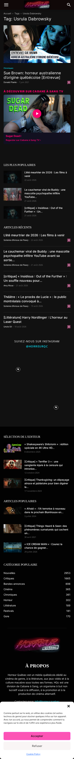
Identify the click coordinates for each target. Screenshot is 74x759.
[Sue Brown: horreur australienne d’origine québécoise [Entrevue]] (37, 44)
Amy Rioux (8, 285)
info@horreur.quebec (47, 701)
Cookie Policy (33, 754)
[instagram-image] (18, 368)
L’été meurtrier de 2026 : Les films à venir (34, 235)
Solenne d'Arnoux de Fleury (16, 240)
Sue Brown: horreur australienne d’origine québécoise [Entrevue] (32, 75)
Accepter (37, 736)
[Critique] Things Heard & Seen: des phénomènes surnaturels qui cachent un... (46, 529)
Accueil (7, 13)
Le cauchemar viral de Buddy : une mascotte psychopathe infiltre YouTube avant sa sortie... (37, 256)
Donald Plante (10, 82)
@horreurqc (37, 346)
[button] (68, 706)
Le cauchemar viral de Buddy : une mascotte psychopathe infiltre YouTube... (44, 193)
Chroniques (8, 68)
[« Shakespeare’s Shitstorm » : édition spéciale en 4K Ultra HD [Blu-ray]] (13, 447)
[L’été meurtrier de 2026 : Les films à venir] (13, 177)
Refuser (37, 746)
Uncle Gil (8, 326)
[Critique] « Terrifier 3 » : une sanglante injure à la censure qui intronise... (43, 465)
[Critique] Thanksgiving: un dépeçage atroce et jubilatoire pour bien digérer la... (46, 483)
